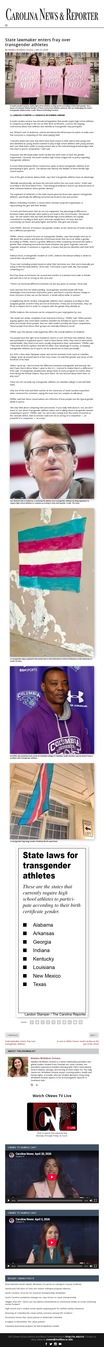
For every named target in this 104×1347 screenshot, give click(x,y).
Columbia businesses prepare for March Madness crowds (32, 1326)
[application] (52, 1177)
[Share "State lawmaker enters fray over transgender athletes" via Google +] (42, 1022)
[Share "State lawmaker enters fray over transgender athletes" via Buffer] (64, 1022)
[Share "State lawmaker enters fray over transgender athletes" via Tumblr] (48, 1022)
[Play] (8, 1200)
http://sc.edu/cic (74, 1336)
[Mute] (91, 1200)
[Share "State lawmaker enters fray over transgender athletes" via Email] (75, 1022)
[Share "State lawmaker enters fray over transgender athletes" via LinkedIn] (59, 1022)
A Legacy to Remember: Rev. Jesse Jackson (25, 1322)
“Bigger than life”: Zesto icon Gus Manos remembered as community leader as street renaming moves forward (50, 1303)
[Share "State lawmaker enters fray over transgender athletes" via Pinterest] (53, 1022)
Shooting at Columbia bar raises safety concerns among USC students (38, 1313)
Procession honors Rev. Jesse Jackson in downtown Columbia (33, 1317)
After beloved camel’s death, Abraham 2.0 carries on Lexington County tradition (43, 1284)
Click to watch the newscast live (52, 1133)
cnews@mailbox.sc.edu (59, 1339)
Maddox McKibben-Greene (20, 49)
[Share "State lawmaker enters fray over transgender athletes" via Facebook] (32, 1022)
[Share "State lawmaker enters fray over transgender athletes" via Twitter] (37, 1022)
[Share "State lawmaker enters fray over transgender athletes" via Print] (80, 1022)
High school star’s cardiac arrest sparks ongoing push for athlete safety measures (44, 1308)
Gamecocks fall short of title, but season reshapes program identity (37, 1288)
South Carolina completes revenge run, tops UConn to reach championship (40, 1297)
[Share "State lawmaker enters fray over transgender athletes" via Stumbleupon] (69, 1022)
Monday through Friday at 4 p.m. (52, 1135)
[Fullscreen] (95, 1200)
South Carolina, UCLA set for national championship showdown (35, 1293)
